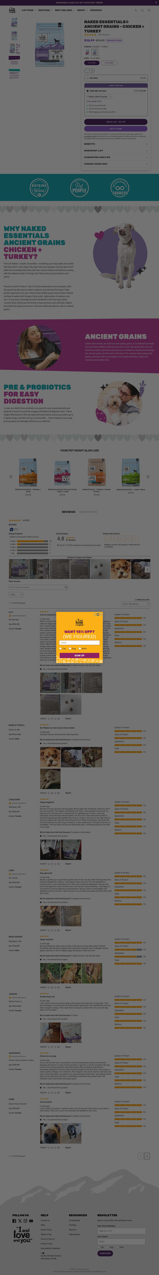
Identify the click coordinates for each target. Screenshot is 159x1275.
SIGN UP (80, 655)
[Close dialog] (98, 614)
